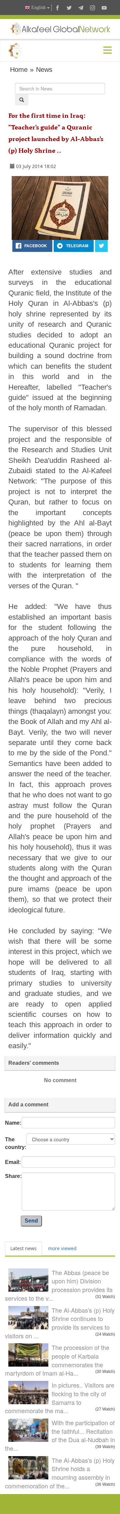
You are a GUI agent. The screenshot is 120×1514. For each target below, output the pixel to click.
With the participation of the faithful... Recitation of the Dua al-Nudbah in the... (60, 1435)
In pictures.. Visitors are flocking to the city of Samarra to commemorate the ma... (59, 1398)
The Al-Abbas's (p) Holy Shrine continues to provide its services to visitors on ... (60, 1323)
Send (31, 1221)
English (38, 7)
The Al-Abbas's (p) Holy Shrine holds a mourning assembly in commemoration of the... (60, 1473)
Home (19, 69)
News (44, 69)
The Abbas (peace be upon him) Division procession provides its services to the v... (59, 1285)
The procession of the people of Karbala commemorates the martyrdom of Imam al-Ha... (57, 1360)
